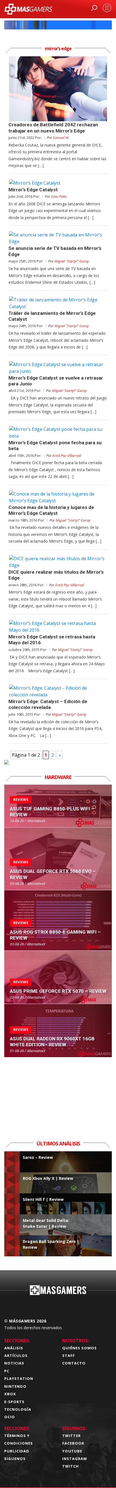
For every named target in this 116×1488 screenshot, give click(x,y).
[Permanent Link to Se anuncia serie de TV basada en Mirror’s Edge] (58, 238)
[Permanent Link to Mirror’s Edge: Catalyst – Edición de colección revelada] (58, 691)
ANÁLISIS (13, 1347)
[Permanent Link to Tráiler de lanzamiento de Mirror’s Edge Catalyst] (58, 303)
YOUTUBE (72, 1451)
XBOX (10, 1393)
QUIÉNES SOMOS (79, 1347)
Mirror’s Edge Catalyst (33, 189)
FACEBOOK (73, 1443)
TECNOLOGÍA (17, 1409)
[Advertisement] (58, 1092)
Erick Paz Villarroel (66, 455)
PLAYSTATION (18, 1378)
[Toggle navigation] (106, 7)
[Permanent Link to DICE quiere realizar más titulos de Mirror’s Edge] (58, 562)
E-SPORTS (14, 1401)
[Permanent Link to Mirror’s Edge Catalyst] (58, 183)
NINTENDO (15, 1386)
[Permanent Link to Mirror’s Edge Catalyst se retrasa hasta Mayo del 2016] (58, 626)
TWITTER (71, 1435)
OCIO (9, 1416)
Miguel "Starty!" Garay (71, 261)
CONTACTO (74, 1363)
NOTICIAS (14, 1363)
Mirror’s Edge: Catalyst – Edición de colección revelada (47, 704)
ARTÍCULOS (16, 1355)
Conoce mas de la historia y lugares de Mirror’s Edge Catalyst (51, 510)
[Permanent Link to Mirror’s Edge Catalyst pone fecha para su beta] (58, 432)
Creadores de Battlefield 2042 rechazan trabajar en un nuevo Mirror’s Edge (53, 127)
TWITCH (70, 1466)
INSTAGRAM (74, 1458)
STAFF (68, 1355)
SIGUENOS (15, 1458)
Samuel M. (61, 137)
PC (6, 1370)
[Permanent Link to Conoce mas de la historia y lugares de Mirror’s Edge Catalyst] (58, 497)
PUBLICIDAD (16, 1451)
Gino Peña (59, 196)
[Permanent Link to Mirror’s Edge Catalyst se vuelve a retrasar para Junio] (58, 368)
